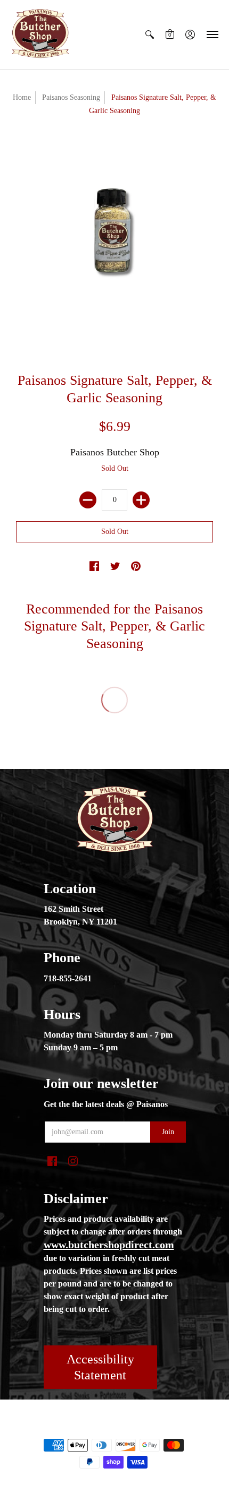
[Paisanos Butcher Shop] (40, 34)
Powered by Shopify (157, 1427)
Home (22, 97)
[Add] (141, 499)
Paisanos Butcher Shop (114, 452)
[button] (150, 34)
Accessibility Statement (100, 1367)
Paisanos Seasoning (71, 97)
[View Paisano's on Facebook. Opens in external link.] (94, 567)
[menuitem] (150, 34)
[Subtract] (87, 499)
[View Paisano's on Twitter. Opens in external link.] (115, 567)
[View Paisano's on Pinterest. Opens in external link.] (136, 567)
